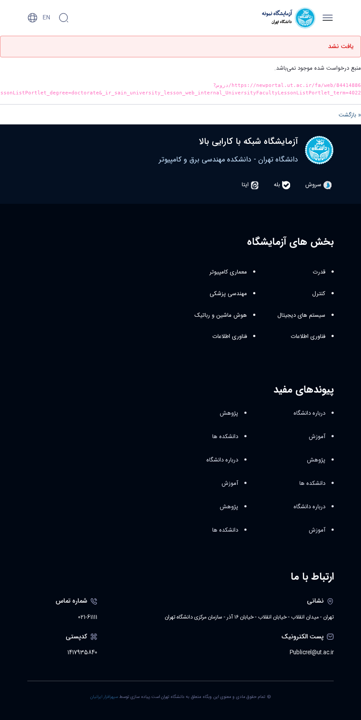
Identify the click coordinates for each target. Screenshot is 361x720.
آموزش (317, 437)
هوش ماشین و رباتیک (221, 315)
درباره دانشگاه (309, 413)
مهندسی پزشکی (228, 294)
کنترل (318, 294)
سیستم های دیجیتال (301, 315)
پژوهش (316, 460)
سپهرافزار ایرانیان (104, 697)
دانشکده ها (312, 483)
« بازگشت (350, 115)
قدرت (319, 272)
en (46, 17)
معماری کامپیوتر (228, 272)
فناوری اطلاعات (308, 336)
